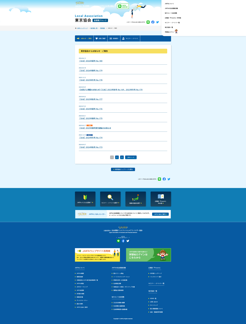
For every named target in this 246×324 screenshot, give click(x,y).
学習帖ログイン (169, 32)
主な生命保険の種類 (119, 302)
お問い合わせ (154, 301)
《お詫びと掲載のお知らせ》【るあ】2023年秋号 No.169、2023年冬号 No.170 (111, 90)
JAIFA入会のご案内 (82, 307)
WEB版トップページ (156, 273)
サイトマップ (154, 305)
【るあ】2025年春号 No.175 (90, 118)
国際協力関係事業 (118, 290)
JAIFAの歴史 (80, 283)
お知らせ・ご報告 (86, 38)
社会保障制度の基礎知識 (120, 309)
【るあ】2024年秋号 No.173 (90, 147)
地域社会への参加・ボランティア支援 (124, 286)
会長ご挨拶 (102, 38)
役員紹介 (115, 38)
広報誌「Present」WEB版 (173, 18)
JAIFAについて (169, 3)
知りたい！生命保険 (171, 13)
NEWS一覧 (153, 298)
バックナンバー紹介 (155, 276)
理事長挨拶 (80, 276)
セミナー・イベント (132, 38)
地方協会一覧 (169, 27)
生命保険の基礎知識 (119, 306)
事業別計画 (80, 297)
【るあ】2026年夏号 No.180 (90, 61)
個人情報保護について (156, 308)
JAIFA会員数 (80, 290)
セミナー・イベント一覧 (172, 22)
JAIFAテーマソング (82, 286)
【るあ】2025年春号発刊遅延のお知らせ (95, 128)
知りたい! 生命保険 (118, 297)
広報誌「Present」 (154, 267)
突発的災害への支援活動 (120, 280)
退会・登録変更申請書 (156, 312)
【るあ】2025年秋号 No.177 (90, 99)
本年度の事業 (80, 293)
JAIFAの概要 (80, 273)
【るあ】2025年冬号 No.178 (90, 80)
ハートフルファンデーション (121, 276)
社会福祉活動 (117, 283)
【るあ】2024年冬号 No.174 (90, 138)
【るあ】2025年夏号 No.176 (90, 109)
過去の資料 (80, 303)
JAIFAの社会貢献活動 (171, 8)
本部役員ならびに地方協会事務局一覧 (87, 280)
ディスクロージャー (82, 300)
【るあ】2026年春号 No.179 (90, 70)
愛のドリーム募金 (118, 273)
